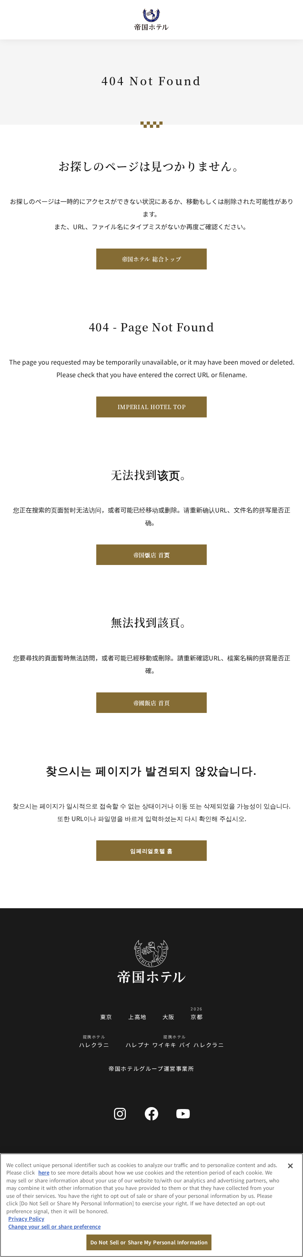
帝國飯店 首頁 (151, 703)
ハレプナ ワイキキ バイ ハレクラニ (174, 1045)
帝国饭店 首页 (151, 555)
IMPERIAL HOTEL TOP (152, 407)
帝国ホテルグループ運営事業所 (151, 1068)
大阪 (169, 1017)
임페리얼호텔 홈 (151, 851)
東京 (106, 1017)
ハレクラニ (94, 1045)
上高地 (137, 1017)
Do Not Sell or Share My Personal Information (149, 1242)
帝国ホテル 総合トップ (151, 259)
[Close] (290, 1166)
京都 (197, 1017)
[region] (151, 1205)
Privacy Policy (26, 1218)
